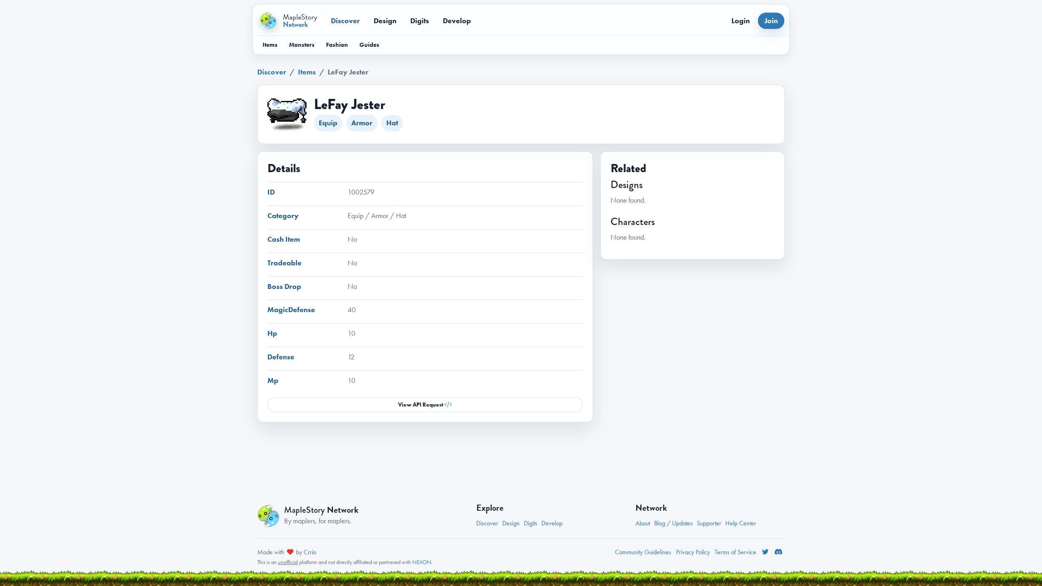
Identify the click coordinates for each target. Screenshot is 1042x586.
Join (771, 20)
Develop (457, 20)
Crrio (310, 552)
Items (270, 45)
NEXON (421, 562)
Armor (361, 122)
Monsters (302, 45)
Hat (392, 122)
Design (385, 20)
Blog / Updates (673, 523)
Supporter (709, 523)
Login (740, 20)
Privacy (693, 552)
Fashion (337, 45)
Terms (735, 552)
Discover (345, 20)
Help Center (740, 523)
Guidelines (643, 552)
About (642, 523)
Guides (369, 45)
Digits (419, 20)
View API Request (421, 404)
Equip (328, 122)
